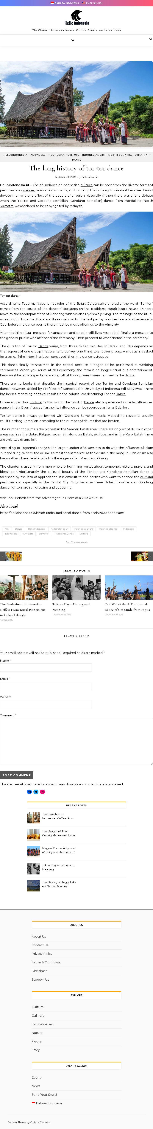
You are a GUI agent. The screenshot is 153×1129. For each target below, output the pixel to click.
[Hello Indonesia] (76, 19)
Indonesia (37, 155)
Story (36, 1050)
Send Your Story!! (44, 1094)
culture (87, 185)
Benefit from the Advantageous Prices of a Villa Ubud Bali (59, 498)
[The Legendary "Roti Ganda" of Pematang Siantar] (8, 556)
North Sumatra (120, 155)
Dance (77, 159)
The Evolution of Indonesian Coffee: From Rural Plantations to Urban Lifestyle (22, 609)
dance (109, 201)
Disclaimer (39, 971)
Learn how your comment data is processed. (91, 784)
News (36, 1086)
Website (5, 697)
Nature (37, 1033)
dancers (55, 309)
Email (5, 678)
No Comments (76, 542)
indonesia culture (83, 528)
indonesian (11, 533)
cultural (104, 303)
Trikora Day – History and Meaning (58, 867)
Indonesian (56, 155)
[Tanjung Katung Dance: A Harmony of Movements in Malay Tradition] (144, 556)
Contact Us (40, 945)
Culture (74, 155)
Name (5, 660)
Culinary (38, 1015)
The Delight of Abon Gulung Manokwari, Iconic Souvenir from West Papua (59, 834)
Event (36, 1077)
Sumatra (141, 155)
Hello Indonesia (90, 177)
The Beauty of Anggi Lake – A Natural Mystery (59, 884)
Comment (8, 715)
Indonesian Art (94, 155)
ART (7, 528)
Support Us (40, 979)
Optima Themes (39, 1122)
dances (28, 190)
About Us (39, 936)
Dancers (146, 309)
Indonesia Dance (108, 528)
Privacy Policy (42, 954)
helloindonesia (15, 155)
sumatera (28, 533)
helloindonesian (59, 528)
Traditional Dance (64, 533)
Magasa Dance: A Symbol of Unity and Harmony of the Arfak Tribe (59, 851)
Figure (37, 1041)
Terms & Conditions (46, 962)
